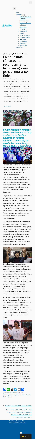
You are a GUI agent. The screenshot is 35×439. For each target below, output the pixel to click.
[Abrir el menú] (30, 2)
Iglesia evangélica (13, 395)
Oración (28, 395)
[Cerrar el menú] (14, 8)
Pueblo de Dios (7, 397)
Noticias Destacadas (20, 54)
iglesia (5, 395)
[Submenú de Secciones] (23, 15)
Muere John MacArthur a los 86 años (18, 406)
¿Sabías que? (7, 54)
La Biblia (22, 395)
